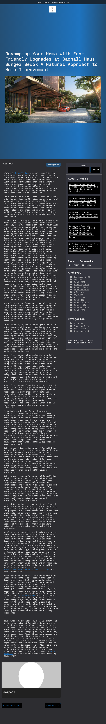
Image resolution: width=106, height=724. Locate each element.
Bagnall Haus (22, 173)
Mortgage (55, 2)
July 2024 (79, 292)
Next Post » (52, 706)
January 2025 (81, 287)
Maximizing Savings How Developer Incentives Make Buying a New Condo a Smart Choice (83, 188)
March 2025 (79, 282)
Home (39, 2)
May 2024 (78, 295)
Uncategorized (53, 165)
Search (84, 166)
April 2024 (79, 297)
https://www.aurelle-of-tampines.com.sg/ (26, 569)
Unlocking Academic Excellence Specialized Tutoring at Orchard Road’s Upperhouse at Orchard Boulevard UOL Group (82, 231)
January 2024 (81, 305)
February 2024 (81, 302)
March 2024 (79, 300)
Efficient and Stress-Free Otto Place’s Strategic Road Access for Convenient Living (83, 247)
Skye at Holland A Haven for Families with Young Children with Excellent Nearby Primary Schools (82, 201)
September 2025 (82, 277)
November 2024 (81, 290)
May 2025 (78, 279)
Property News (64, 2)
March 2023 (79, 310)
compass (9, 692)
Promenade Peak (27, 595)
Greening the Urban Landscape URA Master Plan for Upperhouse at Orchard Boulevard (83, 215)
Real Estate (46, 2)
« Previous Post (12, 706)
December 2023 (81, 307)
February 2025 (81, 285)
